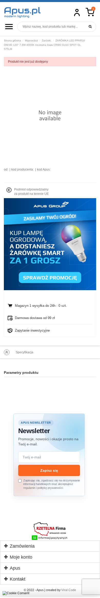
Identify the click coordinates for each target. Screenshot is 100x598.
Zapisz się (49, 470)
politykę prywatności (50, 487)
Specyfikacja (24, 352)
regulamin (29, 487)
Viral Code (68, 590)
